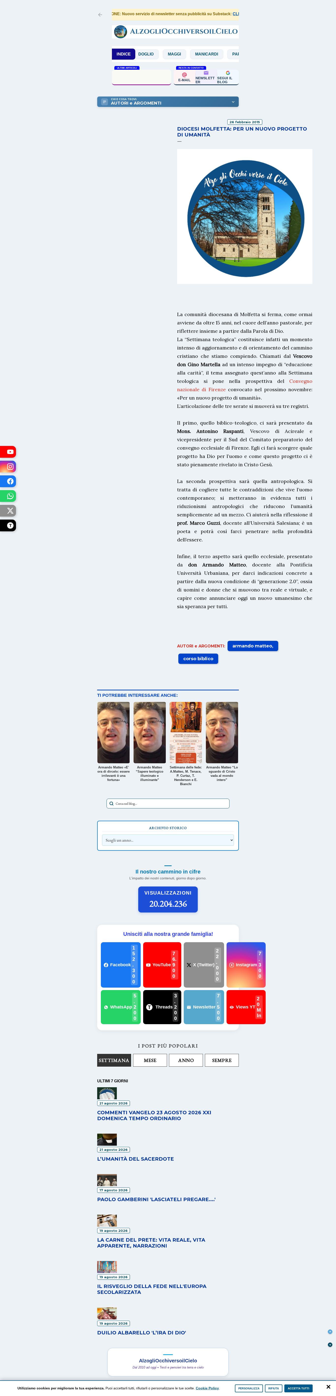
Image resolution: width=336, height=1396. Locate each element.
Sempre (222, 1060)
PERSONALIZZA (249, 1388)
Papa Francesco (229, 54)
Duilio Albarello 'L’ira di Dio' (141, 1333)
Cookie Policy (207, 1388)
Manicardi (185, 54)
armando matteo (252, 646)
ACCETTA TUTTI (298, 1388)
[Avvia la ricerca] (111, 803)
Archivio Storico (168, 828)
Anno (186, 1060)
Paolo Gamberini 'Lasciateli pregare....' (156, 1199)
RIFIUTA (273, 1388)
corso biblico (198, 658)
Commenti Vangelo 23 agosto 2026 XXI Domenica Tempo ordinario (154, 1115)
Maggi (153, 54)
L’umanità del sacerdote (141, 77)
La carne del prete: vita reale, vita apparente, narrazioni (151, 1243)
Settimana (114, 1060)
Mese (150, 1060)
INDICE (124, 54)
